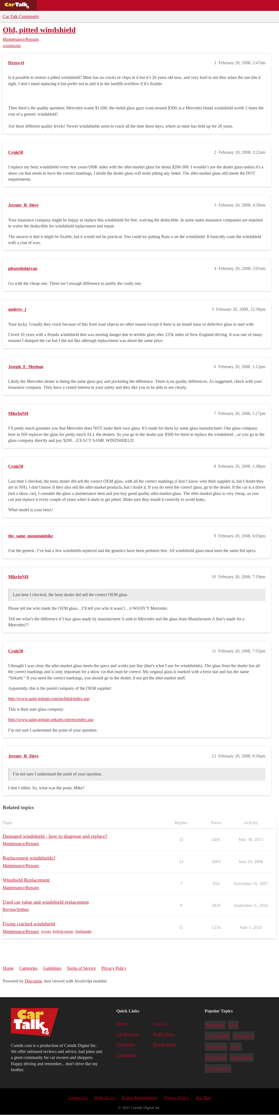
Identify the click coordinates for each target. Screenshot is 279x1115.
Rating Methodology (139, 1097)
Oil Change (216, 1057)
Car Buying (216, 1046)
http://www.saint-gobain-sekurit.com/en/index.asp (50, 719)
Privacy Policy (113, 968)
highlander (83, 931)
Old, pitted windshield (39, 30)
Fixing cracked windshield (29, 923)
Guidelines (52, 968)
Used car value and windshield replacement (46, 902)
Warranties (215, 1024)
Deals (86, 5)
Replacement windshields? (29, 858)
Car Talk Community (21, 16)
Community (183, 5)
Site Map (203, 1097)
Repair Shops (149, 5)
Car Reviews (114, 5)
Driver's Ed (243, 1035)
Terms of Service (81, 968)
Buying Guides (56, 5)
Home (8, 968)
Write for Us (104, 1097)
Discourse (33, 981)
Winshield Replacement (26, 880)
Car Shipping (217, 1035)
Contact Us (77, 1097)
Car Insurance (218, 1068)
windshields (12, 46)
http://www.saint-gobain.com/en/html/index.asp (48, 698)
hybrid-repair (63, 931)
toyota (46, 931)
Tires (233, 1024)
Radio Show (164, 1034)
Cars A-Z (211, 5)
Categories (28, 968)
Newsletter (125, 1044)
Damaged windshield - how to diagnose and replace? (55, 836)
